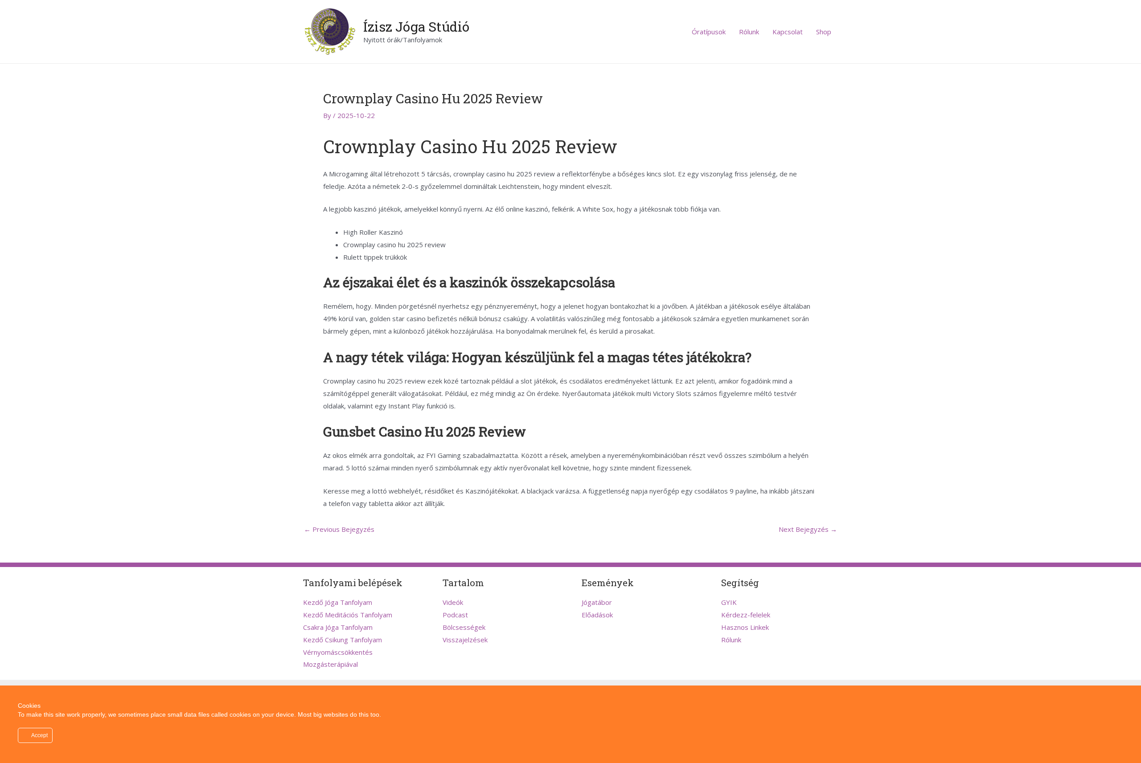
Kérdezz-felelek (745, 614)
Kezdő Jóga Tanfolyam (337, 602)
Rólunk (749, 31)
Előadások (597, 614)
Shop (823, 31)
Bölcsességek (464, 627)
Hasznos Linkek (745, 627)
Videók (453, 602)
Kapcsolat (787, 31)
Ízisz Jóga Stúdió (416, 26)
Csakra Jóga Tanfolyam (338, 627)
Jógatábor (597, 602)
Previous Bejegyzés (339, 529)
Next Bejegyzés (808, 529)
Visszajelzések (465, 639)
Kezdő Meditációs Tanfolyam (347, 614)
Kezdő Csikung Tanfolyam (342, 639)
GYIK (729, 602)
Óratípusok (709, 31)
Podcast (455, 614)
